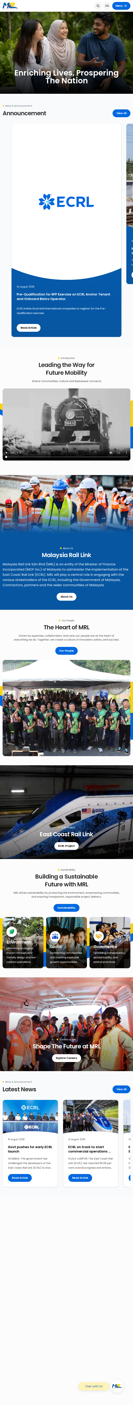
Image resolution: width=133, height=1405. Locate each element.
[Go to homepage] (10, 5)
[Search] (98, 6)
